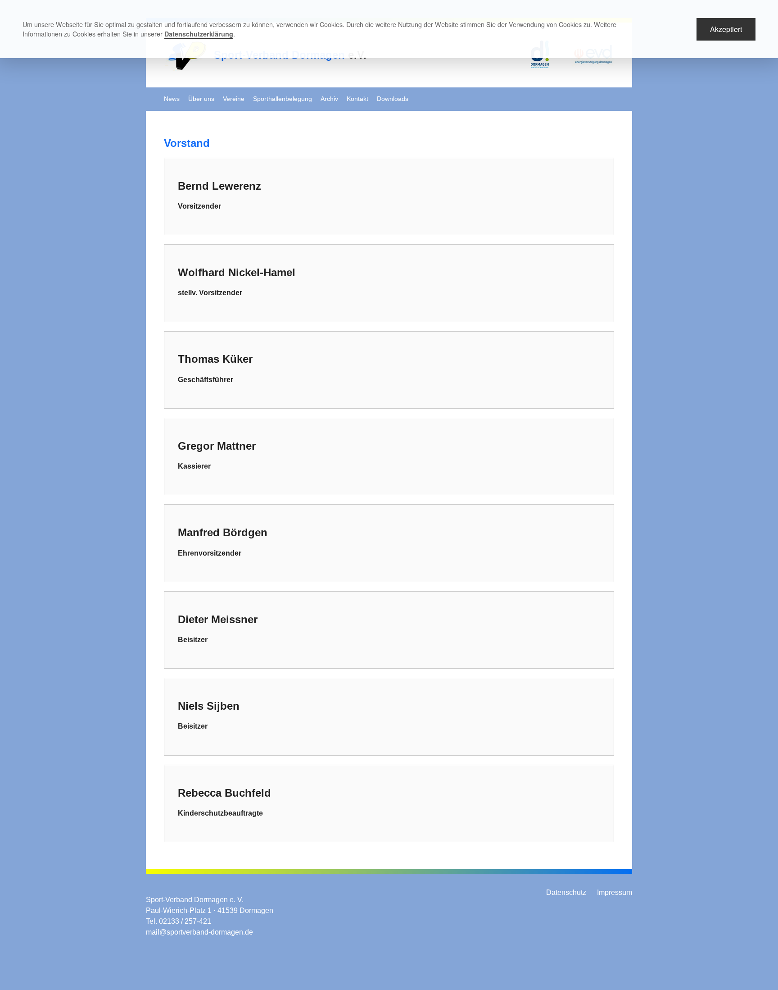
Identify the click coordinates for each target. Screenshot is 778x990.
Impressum (614, 892)
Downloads (392, 99)
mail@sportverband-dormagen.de (199, 932)
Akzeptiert (726, 29)
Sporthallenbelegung (282, 99)
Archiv (329, 99)
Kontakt (357, 99)
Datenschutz (566, 892)
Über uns (201, 99)
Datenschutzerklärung (198, 33)
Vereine (233, 99)
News (172, 99)
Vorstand (187, 143)
